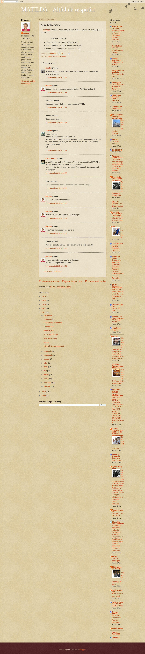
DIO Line (115, 202)
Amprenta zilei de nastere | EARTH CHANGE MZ (117, 392)
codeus (48, 131)
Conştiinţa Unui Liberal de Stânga (117, 178)
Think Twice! (117, 628)
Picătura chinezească (117, 157)
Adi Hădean (117, 46)
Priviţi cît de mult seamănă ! (54, 346)
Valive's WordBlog (116, 59)
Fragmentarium (117, 511)
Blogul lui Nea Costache (118, 523)
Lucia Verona (51, 158)
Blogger (82, 650)
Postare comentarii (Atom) (60, 287)
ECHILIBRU (117, 150)
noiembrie (48, 319)
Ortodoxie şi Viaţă (117, 467)
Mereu (46, 342)
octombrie (48, 351)
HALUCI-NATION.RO (117, 213)
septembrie (48, 355)
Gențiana (115, 100)
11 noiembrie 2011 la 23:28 (56, 150)
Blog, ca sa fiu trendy (116, 568)
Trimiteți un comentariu (52, 271)
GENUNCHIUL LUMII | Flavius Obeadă (117, 246)
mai (45, 371)
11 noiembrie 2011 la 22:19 (56, 122)
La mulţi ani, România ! (53, 323)
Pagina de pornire (72, 281)
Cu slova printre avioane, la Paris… (118, 86)
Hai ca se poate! (116, 257)
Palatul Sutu (117, 106)
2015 (44, 296)
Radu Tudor (117, 26)
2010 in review (117, 606)
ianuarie (47, 386)
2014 (44, 300)
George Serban (115, 613)
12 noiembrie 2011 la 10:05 (56, 188)
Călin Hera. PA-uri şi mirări (116, 96)
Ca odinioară (49, 327)
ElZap (114, 556)
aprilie (46, 375)
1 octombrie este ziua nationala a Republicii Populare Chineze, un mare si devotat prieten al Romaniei (117, 269)
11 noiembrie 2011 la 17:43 (56, 92)
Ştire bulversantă (50, 338)
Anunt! (114, 322)
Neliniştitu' (116, 83)
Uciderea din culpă (51, 334)
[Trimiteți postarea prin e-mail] (68, 53)
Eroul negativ (49, 330)
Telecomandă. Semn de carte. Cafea (118, 116)
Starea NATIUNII (116, 633)
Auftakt (115, 336)
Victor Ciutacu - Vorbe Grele (117, 286)
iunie (46, 367)
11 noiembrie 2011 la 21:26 (56, 107)
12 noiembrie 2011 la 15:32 (56, 233)
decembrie (48, 315)
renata (48, 68)
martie (46, 379)
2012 (44, 308)
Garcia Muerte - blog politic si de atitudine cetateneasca (117, 432)
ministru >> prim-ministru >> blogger (117, 318)
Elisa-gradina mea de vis (117, 603)
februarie (47, 383)
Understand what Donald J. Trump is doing (117, 218)
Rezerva (115, 330)
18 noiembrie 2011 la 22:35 (56, 248)
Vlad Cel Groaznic (116, 455)
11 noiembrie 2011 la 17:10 (56, 77)
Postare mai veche (95, 281)
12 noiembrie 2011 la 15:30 (56, 203)
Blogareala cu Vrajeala (118, 71)
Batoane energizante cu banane (117, 50)
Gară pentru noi (117, 591)
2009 (44, 395)
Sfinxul (115, 140)
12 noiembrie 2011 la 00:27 (56, 173)
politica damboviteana (57, 56)
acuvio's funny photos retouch (117, 366)
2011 (44, 312)
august (47, 359)
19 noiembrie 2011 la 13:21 (56, 266)
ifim (113, 226)
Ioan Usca (116, 328)
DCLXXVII (116, 250)
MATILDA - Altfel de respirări (58, 9)
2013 (44, 304)
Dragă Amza (116, 108)
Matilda (48, 85)
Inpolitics (46, 30)
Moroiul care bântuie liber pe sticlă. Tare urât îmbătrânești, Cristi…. (117, 293)
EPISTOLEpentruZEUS (117, 305)
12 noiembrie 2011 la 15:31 (56, 218)
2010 (44, 391)
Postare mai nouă (49, 281)
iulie (46, 363)
